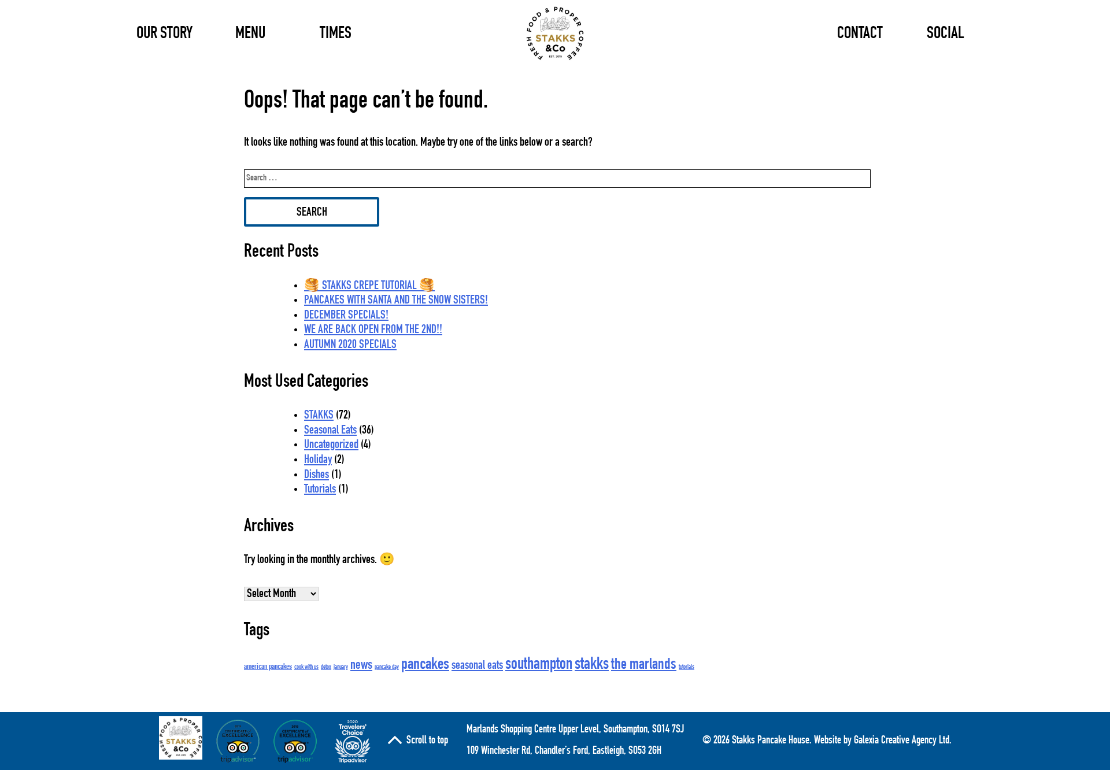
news (361, 666)
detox (326, 667)
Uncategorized (331, 445)
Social (945, 34)
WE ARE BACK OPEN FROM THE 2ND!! (373, 330)
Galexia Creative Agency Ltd (901, 741)
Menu (250, 34)
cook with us (306, 667)
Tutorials (320, 490)
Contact (860, 34)
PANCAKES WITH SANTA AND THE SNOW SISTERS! (396, 301)
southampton (538, 665)
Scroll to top (427, 741)
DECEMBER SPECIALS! (346, 316)
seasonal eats (477, 666)
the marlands (643, 665)
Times (336, 34)
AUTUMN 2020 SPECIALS (350, 345)
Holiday (318, 460)
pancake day (387, 667)
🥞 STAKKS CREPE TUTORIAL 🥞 (369, 286)
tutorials (686, 667)
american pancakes (268, 667)
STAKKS (319, 416)
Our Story (164, 34)
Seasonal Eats (330, 431)
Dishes (316, 475)
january (341, 667)
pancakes (425, 665)
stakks (592, 665)
